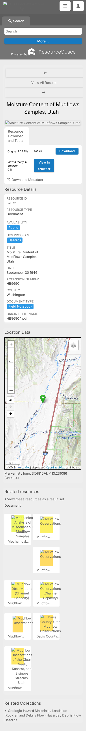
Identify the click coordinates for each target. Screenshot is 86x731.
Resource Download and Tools (16, 136)
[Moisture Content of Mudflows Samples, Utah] (42, 123)
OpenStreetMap (55, 467)
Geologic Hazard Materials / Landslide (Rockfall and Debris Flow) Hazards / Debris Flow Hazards (42, 715)
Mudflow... (45, 537)
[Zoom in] (11, 344)
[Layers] (73, 345)
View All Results (43, 83)
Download (67, 151)
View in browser (44, 165)
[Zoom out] (11, 390)
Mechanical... (19, 541)
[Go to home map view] (10, 400)
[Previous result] (45, 72)
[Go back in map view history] (10, 414)
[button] (43, 398)
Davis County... (48, 636)
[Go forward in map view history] (10, 407)
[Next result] (44, 92)
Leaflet (25, 467)
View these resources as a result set (35, 499)
